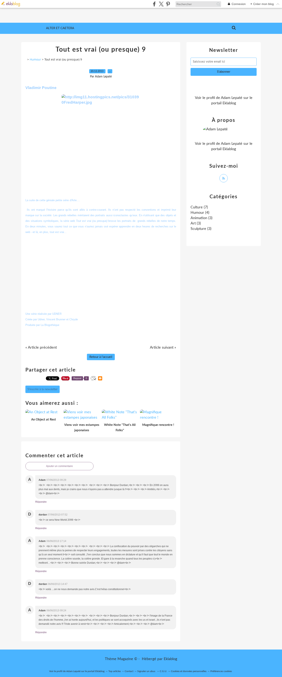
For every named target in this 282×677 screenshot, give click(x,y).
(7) (199, 207)
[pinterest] (168, 4)
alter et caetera (60, 28)
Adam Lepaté (231, 98)
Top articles (114, 671)
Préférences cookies (221, 671)
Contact (129, 671)
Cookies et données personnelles (188, 671)
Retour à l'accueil (100, 357)
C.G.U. (163, 671)
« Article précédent (41, 347)
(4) (200, 213)
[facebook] (154, 4)
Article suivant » (163, 347)
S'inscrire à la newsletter (42, 389)
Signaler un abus (146, 671)
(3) (201, 218)
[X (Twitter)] (161, 4)
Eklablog (170, 659)
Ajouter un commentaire (59, 466)
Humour (35, 59)
